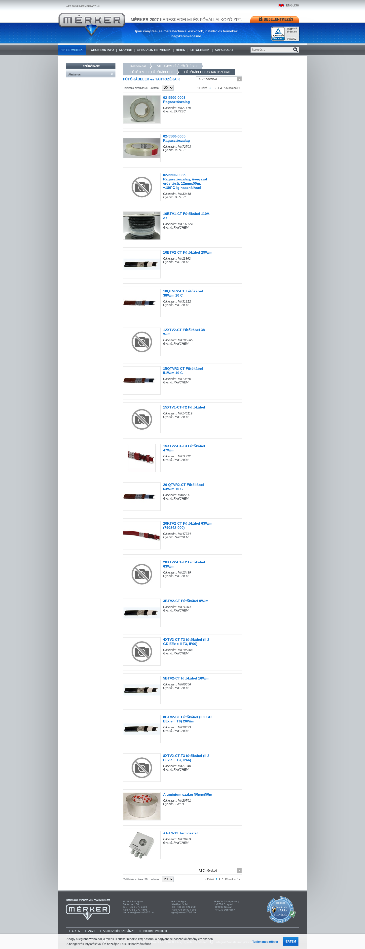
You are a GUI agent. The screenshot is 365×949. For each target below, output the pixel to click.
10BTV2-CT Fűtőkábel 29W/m (187, 252)
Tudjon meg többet (265, 942)
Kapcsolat (224, 50)
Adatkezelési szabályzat (119, 931)
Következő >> (231, 87)
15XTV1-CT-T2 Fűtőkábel (184, 407)
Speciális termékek (154, 50)
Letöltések (200, 50)
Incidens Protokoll (155, 931)
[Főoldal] (91, 24)
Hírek (180, 50)
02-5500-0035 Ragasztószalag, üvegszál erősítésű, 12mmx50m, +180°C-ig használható (185, 181)
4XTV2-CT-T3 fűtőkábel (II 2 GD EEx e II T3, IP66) (186, 642)
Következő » (232, 879)
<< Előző (202, 87)
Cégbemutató (102, 50)
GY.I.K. (76, 931)
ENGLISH (292, 5)
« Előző (210, 879)
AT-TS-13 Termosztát (180, 833)
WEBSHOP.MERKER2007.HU (83, 6)
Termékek (74, 50)
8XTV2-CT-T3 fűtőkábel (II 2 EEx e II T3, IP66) (186, 758)
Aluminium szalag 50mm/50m (187, 794)
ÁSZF (92, 931)
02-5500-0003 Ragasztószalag (176, 100)
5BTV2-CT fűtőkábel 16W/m (186, 678)
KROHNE (125, 50)
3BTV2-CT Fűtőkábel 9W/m (185, 601)
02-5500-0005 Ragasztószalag (176, 138)
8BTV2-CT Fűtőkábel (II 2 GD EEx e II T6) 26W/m (187, 719)
